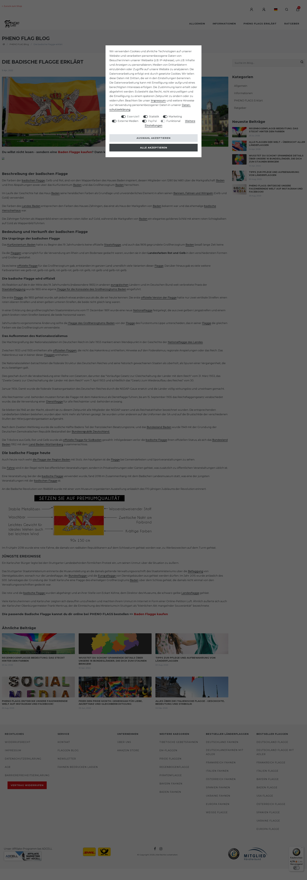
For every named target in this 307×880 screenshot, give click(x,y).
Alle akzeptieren (153, 147)
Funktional (173, 121)
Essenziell (133, 116)
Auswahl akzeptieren (153, 138)
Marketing (175, 116)
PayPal (152, 121)
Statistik (154, 116)
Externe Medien (128, 121)
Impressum (158, 100)
